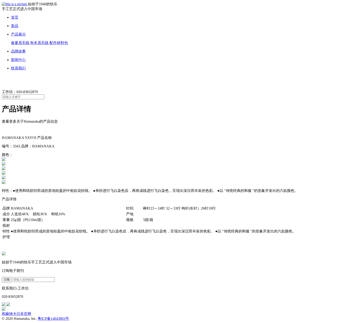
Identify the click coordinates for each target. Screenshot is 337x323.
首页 (14, 17)
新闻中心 (18, 60)
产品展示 (18, 34)
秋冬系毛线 (39, 43)
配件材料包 (59, 43)
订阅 (7, 279)
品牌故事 (18, 51)
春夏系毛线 (20, 43)
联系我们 (18, 68)
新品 (14, 26)
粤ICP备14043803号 (53, 318)
